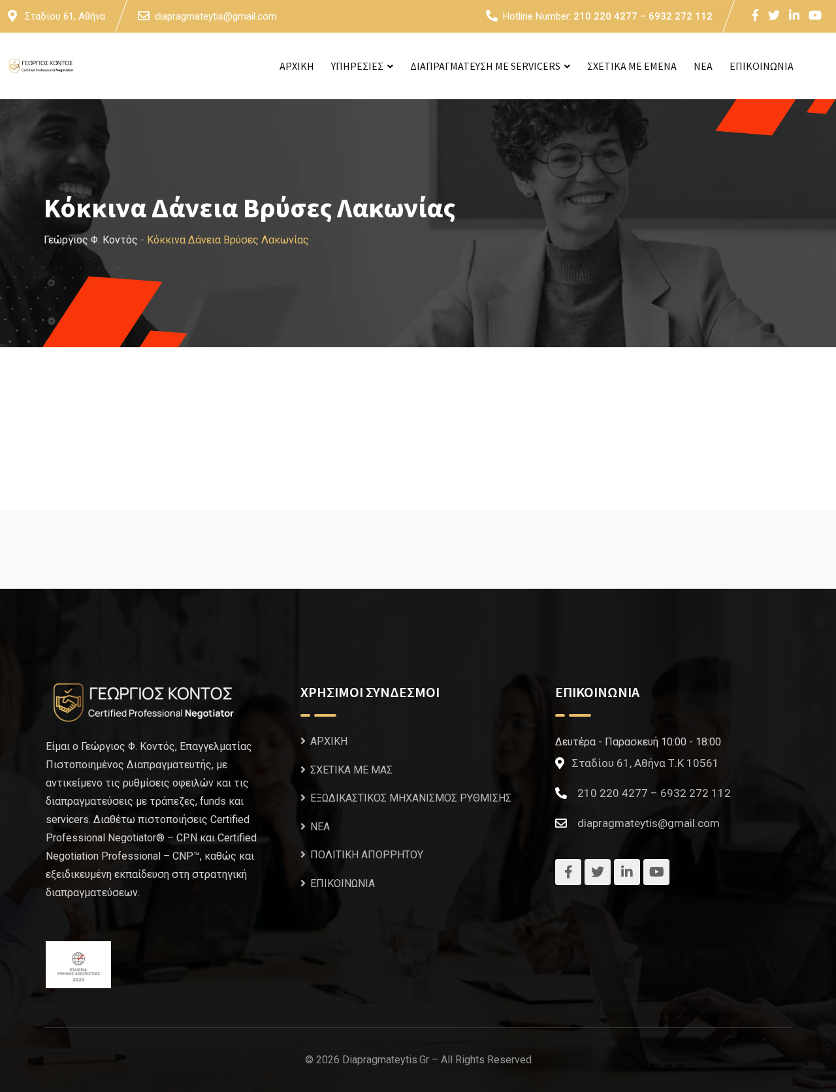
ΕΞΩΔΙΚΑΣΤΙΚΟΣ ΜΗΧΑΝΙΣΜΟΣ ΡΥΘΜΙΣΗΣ (410, 798)
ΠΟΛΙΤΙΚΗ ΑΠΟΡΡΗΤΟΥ (366, 855)
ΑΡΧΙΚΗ (297, 65)
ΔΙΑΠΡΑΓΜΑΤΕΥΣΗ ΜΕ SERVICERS (485, 65)
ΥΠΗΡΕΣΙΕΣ (357, 65)
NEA (703, 65)
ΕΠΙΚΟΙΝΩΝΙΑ (762, 65)
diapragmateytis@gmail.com (216, 16)
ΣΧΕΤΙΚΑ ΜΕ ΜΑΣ (351, 770)
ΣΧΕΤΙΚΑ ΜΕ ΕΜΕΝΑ (632, 65)
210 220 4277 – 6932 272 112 (643, 16)
